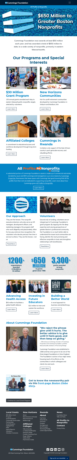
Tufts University (27, 429)
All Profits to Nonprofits (44, 183)
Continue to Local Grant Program (18, 400)
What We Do (43, 420)
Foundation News (62, 415)
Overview (42, 421)
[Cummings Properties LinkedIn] (55, 450)
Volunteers (9, 431)
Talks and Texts (61, 417)
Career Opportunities (46, 430)
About (24, 415)
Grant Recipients (11, 418)
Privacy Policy (61, 428)
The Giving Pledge (45, 428)
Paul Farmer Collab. (28, 439)
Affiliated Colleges (27, 425)
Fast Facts (43, 418)
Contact (61, 425)
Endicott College (27, 432)
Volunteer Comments (12, 433)
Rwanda (44, 412)
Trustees (42, 423)
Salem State (26, 438)
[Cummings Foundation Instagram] (63, 450)
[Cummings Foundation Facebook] (48, 450)
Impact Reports (10, 429)
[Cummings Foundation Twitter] (51, 450)
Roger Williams (27, 436)
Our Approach (44, 425)
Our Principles (44, 427)
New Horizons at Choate (30, 417)
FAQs (7, 427)
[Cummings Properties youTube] (59, 450)
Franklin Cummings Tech (30, 434)
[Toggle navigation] (69, 2)
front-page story (48, 384)
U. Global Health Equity (29, 430)
